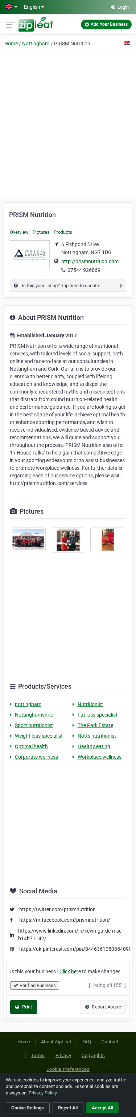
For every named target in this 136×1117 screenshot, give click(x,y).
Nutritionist (90, 704)
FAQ (86, 1041)
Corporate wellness (36, 757)
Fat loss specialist (98, 715)
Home (11, 43)
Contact (110, 1041)
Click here (70, 971)
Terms (38, 1055)
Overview (19, 232)
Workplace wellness (99, 757)
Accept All (102, 1107)
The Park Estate (95, 725)
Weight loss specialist (39, 736)
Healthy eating (94, 746)
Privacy (63, 1055)
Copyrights (93, 1055)
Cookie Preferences (68, 1069)
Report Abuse (106, 1007)
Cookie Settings (27, 1107)
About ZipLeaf (56, 1041)
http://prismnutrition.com (90, 261)
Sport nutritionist (34, 725)
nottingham (28, 704)
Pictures (41, 232)
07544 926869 (83, 270)
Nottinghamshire (34, 715)
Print (26, 1007)
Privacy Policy (43, 1093)
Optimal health (31, 746)
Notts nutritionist (97, 736)
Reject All (68, 1107)
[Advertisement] (68, 124)
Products (63, 232)
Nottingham (35, 43)
